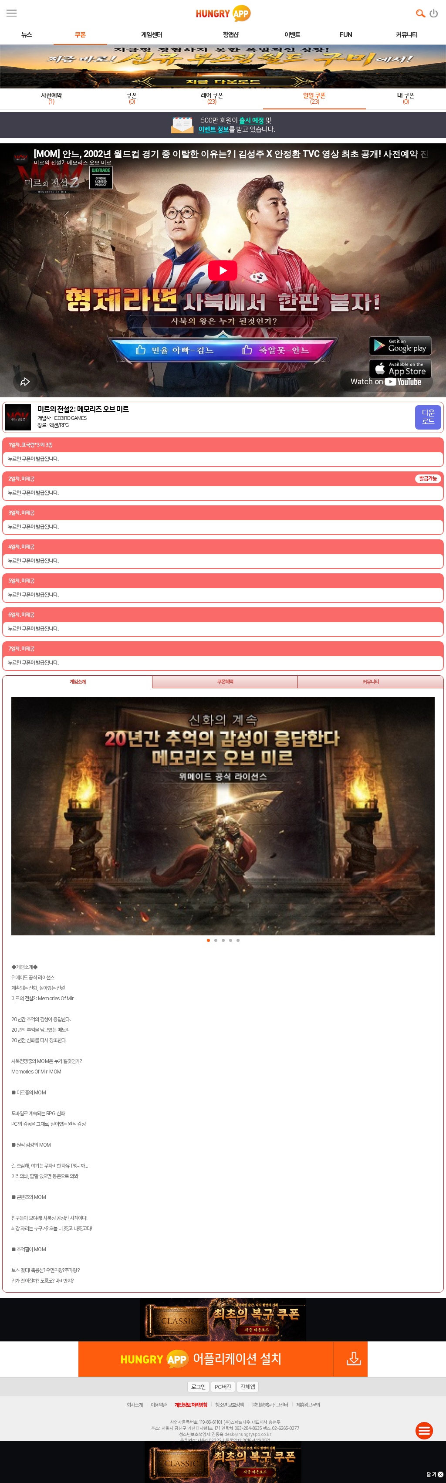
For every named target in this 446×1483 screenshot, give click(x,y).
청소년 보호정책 (229, 1405)
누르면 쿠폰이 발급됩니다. (33, 459)
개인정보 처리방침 (191, 1405)
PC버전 (223, 1386)
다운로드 (428, 417)
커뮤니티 (370, 682)
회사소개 (134, 1405)
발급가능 (428, 478)
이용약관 (158, 1405)
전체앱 (247, 1386)
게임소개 (77, 682)
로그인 (198, 1386)
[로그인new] (434, 11)
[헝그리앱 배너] (223, 1319)
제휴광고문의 (308, 1405)
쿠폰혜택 (225, 682)
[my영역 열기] (11, 12)
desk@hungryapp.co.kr (248, 1434)
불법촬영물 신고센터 (270, 1405)
